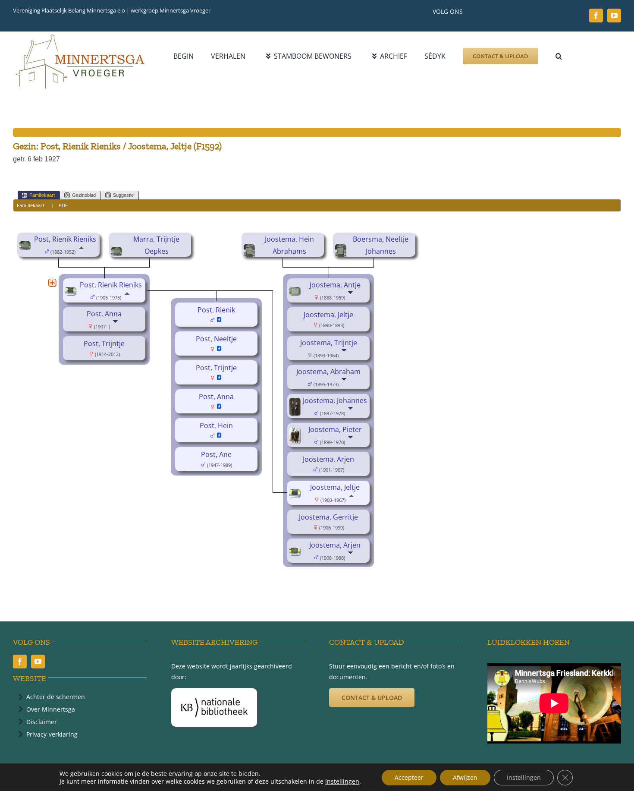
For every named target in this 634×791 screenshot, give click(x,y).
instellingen (342, 781)
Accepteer (409, 777)
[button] (559, 56)
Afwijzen (465, 777)
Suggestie (123, 195)
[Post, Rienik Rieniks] (26, 247)
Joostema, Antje (335, 285)
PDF (63, 205)
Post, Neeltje (216, 339)
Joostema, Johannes (335, 400)
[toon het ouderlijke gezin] (81, 251)
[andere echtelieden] (52, 282)
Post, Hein (216, 425)
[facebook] (596, 15)
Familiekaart (42, 195)
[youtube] (614, 15)
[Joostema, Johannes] (296, 404)
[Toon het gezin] (116, 326)
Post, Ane (216, 454)
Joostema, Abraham (328, 371)
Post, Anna (104, 313)
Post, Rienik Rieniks (65, 239)
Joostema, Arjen (328, 459)
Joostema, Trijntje (328, 342)
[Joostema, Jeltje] (296, 495)
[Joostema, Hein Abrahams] (250, 250)
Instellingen (524, 777)
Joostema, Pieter (335, 429)
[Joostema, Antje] (296, 293)
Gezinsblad (84, 195)
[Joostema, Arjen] (296, 553)
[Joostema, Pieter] (296, 433)
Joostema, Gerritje (328, 517)
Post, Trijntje (104, 343)
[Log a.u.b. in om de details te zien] (219, 320)
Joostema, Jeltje (328, 314)
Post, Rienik (216, 310)
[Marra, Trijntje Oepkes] (117, 253)
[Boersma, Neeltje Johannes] (341, 250)
